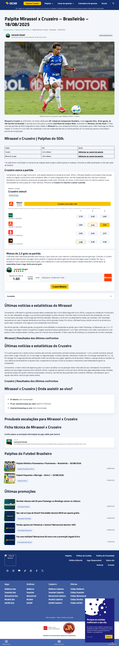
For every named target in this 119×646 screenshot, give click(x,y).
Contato (111, 565)
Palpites (68, 555)
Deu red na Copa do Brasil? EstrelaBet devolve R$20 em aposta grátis (47, 513)
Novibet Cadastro (56, 599)
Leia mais (90, 637)
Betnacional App (11, 595)
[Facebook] (37, 571)
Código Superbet (77, 592)
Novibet (30, 599)
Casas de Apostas (112, 644)
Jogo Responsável (94, 560)
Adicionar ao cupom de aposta (91, 152)
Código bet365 (76, 602)
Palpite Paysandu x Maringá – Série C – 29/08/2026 (40, 475)
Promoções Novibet (23, 507)
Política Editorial (75, 560)
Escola (104, 3)
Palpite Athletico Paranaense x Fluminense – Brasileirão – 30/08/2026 (48, 463)
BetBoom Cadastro (56, 588)
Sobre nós (110, 560)
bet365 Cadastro (55, 602)
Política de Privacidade (105, 555)
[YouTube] (19, 571)
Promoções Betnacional (25, 531)
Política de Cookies (84, 555)
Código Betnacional (78, 595)
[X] (42, 571)
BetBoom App (10, 588)
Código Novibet (76, 599)
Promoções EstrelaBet (24, 519)
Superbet (30, 592)
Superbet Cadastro (56, 592)
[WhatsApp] (7, 571)
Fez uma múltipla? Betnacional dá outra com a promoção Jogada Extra (48, 537)
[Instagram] (13, 571)
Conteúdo (11, 296)
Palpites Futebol (32, 3)
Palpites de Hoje (6, 644)
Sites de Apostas (8, 30)
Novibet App (10, 599)
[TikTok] (25, 571)
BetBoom (30, 588)
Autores (100, 565)
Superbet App (10, 592)
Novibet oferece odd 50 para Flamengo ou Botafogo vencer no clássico (48, 501)
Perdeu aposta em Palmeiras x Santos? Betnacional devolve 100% (46, 525)
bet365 (29, 602)
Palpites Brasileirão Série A (23, 30)
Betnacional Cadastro (57, 595)
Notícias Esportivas (59, 644)
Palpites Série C (22, 481)
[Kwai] (31, 571)
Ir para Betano (59, 286)
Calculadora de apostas (87, 3)
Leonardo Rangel (18, 34)
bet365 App (9, 602)
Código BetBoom (77, 588)
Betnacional (31, 595)
